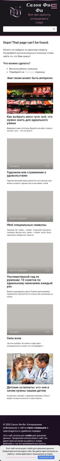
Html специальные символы (26, 225)
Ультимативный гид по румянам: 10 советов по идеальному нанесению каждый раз (29, 281)
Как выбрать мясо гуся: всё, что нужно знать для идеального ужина (29, 120)
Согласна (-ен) (46, 457)
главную (29, 72)
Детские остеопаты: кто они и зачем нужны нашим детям (28, 389)
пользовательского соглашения (21, 457)
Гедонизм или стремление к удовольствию (26, 174)
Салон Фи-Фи (39, 7)
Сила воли (14, 338)
